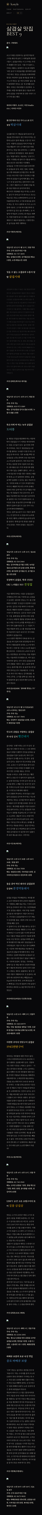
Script (28, 9)
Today (9, 9)
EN (18, 13)
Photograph (18, 9)
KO (21, 13)
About (9, 13)
